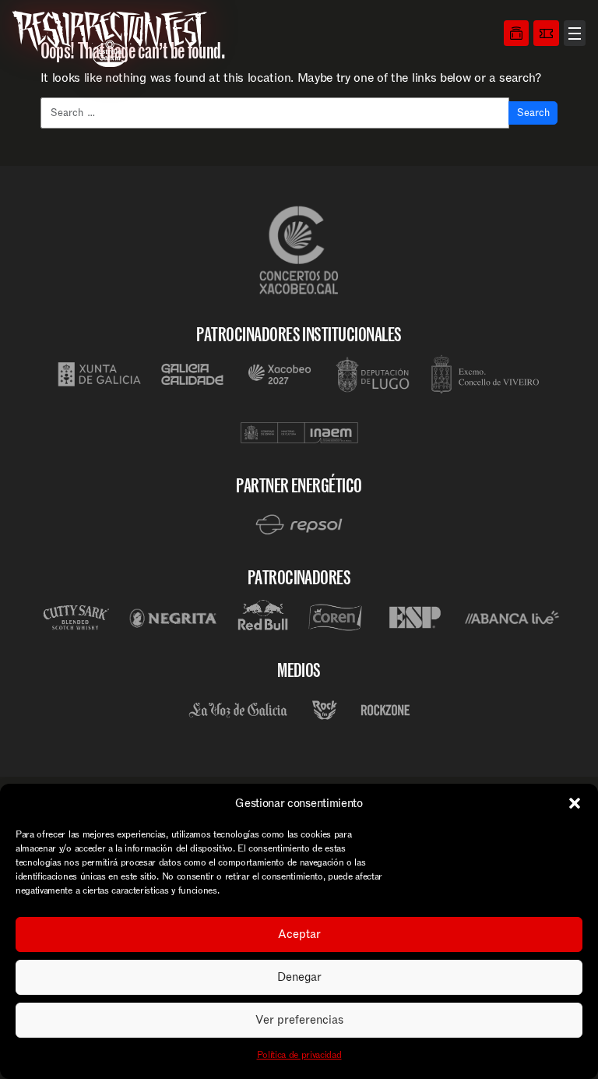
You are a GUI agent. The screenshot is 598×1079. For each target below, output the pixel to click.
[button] (574, 803)
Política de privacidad (299, 1054)
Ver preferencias (299, 1020)
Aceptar (299, 934)
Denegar (299, 977)
